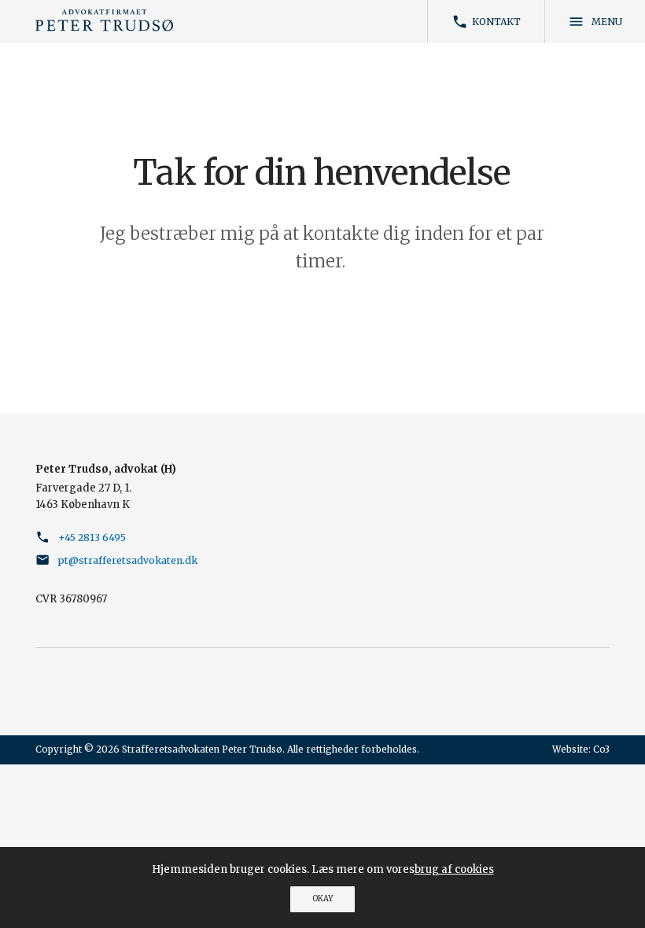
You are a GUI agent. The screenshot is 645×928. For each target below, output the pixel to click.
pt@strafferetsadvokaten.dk (127, 560)
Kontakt (486, 21)
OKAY (323, 898)
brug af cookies (454, 869)
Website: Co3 (581, 749)
